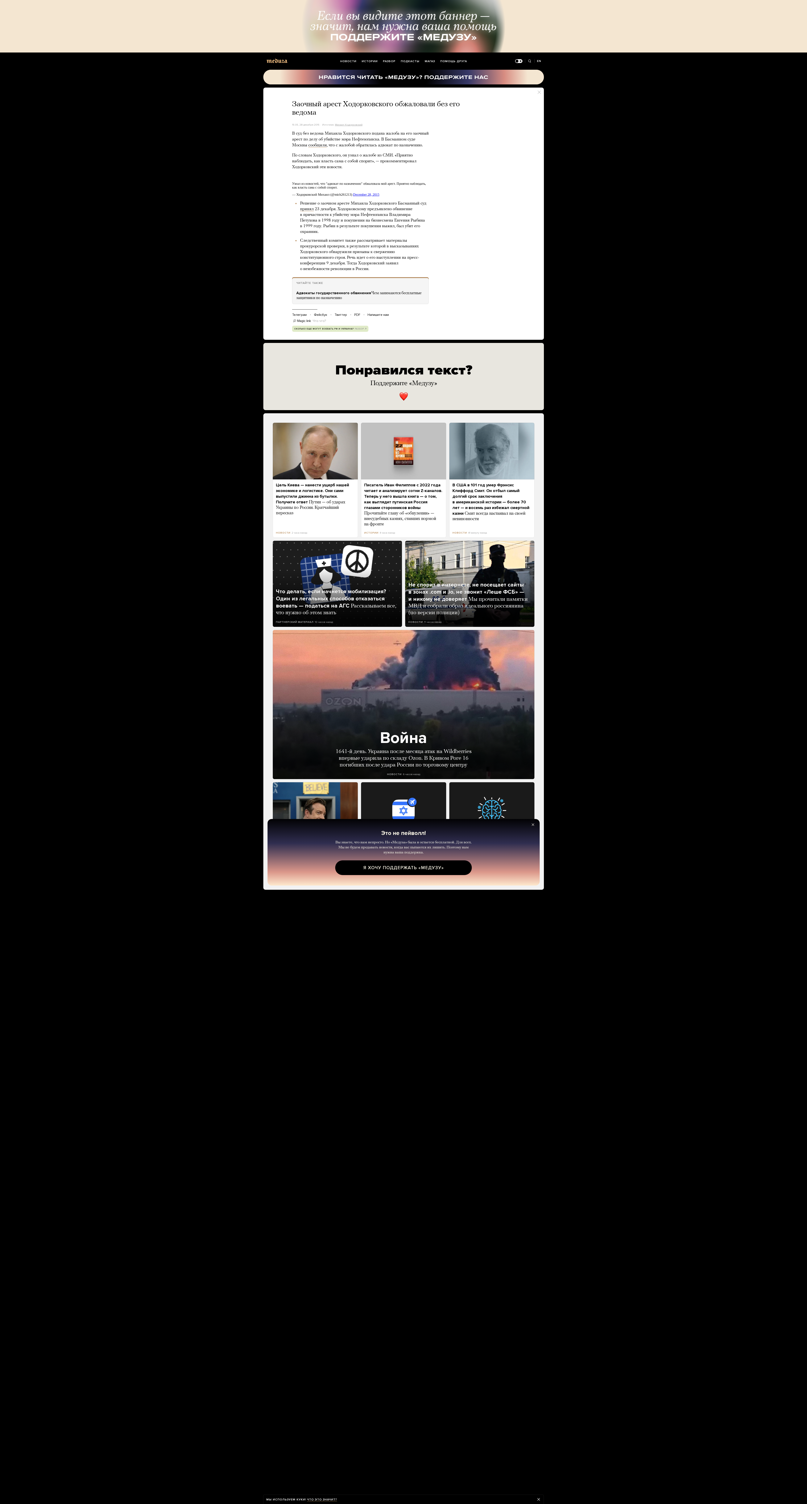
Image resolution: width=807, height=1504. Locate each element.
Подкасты (410, 61)
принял (307, 209)
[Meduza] (277, 61)
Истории (370, 61)
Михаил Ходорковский (349, 124)
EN (539, 61)
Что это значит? (322, 1499)
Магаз (430, 61)
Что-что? (319, 321)
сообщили (317, 145)
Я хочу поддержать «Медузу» (403, 867)
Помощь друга (453, 61)
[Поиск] (529, 61)
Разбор (389, 61)
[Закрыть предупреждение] (538, 1499)
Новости (348, 61)
